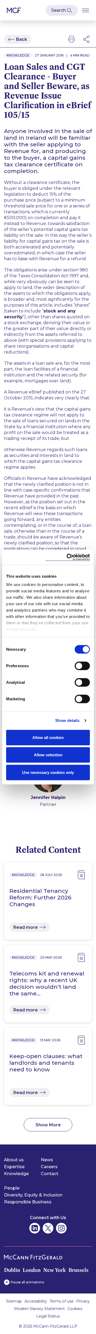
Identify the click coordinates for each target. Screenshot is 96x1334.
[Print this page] (71, 39)
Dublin (12, 1270)
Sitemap (14, 1301)
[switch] (82, 665)
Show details (67, 720)
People (11, 1188)
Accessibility (36, 1301)
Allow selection (48, 755)
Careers (49, 1166)
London (32, 1270)
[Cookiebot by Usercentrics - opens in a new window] (68, 557)
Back (21, 39)
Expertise (14, 1166)
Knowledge (16, 1173)
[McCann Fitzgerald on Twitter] (48, 1228)
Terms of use (62, 1301)
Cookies (74, 1308)
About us (14, 1159)
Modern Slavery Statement (39, 1308)
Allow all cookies (48, 737)
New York (54, 1270)
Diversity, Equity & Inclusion (33, 1195)
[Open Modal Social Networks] (86, 39)
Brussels (79, 1270)
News (47, 1159)
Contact (49, 1173)
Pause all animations (27, 1282)
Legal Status (48, 1316)
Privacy (83, 1301)
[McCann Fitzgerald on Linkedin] (34, 1228)
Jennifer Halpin (48, 797)
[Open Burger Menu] (85, 10)
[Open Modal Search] (62, 10)
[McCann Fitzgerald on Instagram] (61, 1228)
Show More (48, 1124)
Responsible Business (27, 1201)
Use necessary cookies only (48, 772)
